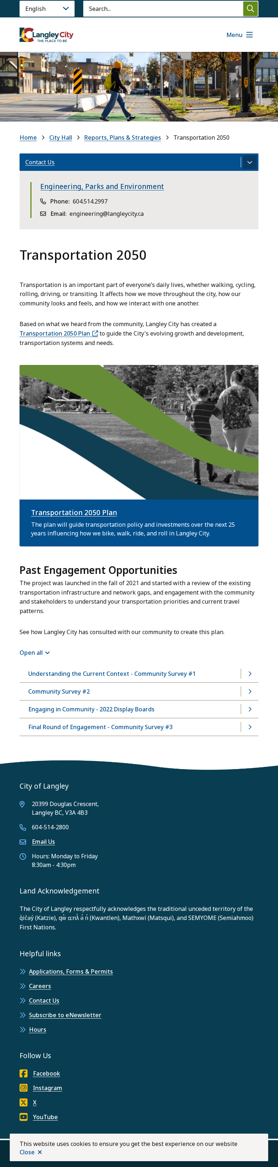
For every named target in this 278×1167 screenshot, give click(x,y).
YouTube (45, 1117)
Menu (234, 35)
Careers (40, 986)
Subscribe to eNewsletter (65, 1015)
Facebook (46, 1073)
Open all (31, 652)
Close (27, 1152)
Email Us (43, 842)
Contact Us (44, 1000)
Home (28, 137)
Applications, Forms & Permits (71, 971)
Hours (37, 1030)
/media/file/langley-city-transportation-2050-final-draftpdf (102, 369)
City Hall (60, 137)
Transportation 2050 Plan (55, 333)
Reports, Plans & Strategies (122, 137)
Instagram (47, 1088)
